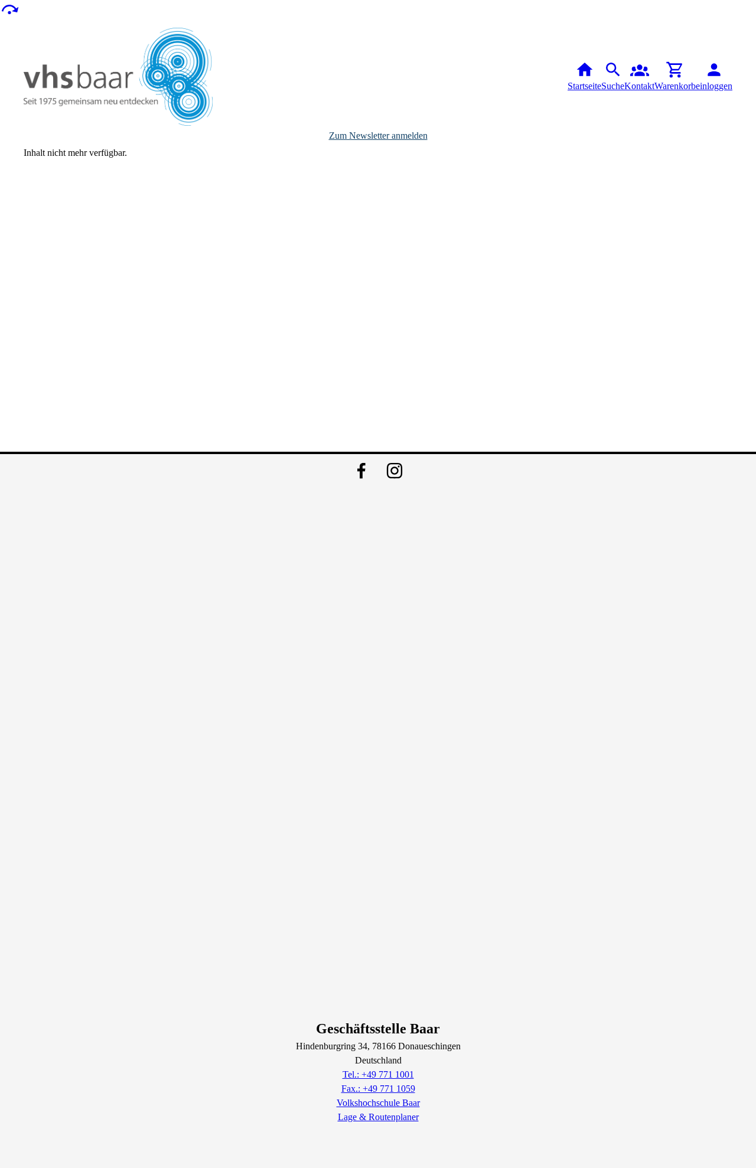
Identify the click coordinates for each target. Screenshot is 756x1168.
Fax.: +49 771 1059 (378, 1089)
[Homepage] (118, 77)
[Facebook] (361, 470)
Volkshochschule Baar (378, 1103)
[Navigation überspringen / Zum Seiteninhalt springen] (9, 9)
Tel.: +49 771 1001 (378, 1074)
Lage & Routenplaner (378, 1117)
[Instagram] (394, 470)
